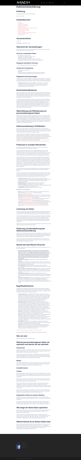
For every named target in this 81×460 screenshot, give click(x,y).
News (41, 2)
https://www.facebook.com (27, 197)
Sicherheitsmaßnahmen (22, 26)
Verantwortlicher (20, 23)
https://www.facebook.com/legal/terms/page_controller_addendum (29, 204)
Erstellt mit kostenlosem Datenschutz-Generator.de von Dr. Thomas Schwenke (29, 330)
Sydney (31, 458)
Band (44, 2)
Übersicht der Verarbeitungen (23, 24)
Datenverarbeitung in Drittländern (23, 29)
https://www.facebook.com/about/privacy (25, 198)
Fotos (52, 2)
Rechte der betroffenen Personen (23, 33)
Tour (47, 2)
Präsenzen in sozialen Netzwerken (23, 30)
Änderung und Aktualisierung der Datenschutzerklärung (27, 32)
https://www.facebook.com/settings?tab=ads (30, 201)
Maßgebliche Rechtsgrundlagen (23, 25)
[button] (64, 2)
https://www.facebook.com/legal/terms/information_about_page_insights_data (36, 205)
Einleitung (19, 22)
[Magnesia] (23, 2)
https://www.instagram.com (29, 192)
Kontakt (50, 2)
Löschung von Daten (21, 31)
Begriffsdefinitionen (21, 34)
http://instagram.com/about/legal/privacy (24, 193)
